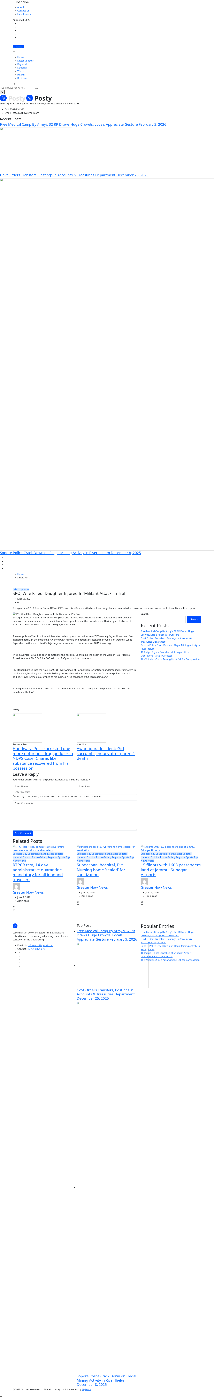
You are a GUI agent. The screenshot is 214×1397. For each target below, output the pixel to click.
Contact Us (23, 10)
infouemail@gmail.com (40, 945)
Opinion (27, 857)
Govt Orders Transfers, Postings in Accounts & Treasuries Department (74, 174)
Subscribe (18, 46)
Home (20, 57)
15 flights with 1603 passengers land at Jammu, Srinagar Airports (171, 869)
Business (22, 78)
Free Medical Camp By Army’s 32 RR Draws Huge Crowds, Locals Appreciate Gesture (83, 124)
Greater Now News (28, 892)
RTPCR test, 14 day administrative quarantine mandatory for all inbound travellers (38, 872)
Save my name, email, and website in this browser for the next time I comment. (58, 796)
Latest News (24, 14)
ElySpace (86, 1389)
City (25, 853)
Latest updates (25, 60)
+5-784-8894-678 (36, 948)
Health (21, 74)
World (20, 71)
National (22, 67)
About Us (22, 7)
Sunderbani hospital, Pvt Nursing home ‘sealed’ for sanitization (101, 869)
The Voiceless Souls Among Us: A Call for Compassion (170, 659)
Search (145, 614)
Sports (62, 857)
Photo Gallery (40, 857)
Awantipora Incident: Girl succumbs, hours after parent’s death (106, 753)
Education (33, 853)
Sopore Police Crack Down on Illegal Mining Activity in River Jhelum (70, 552)
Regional (22, 64)
